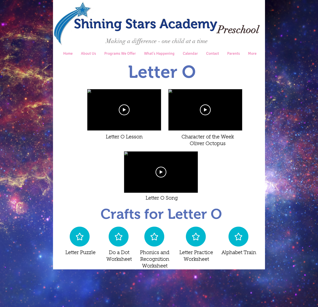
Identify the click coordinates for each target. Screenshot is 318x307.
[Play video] (124, 109)
